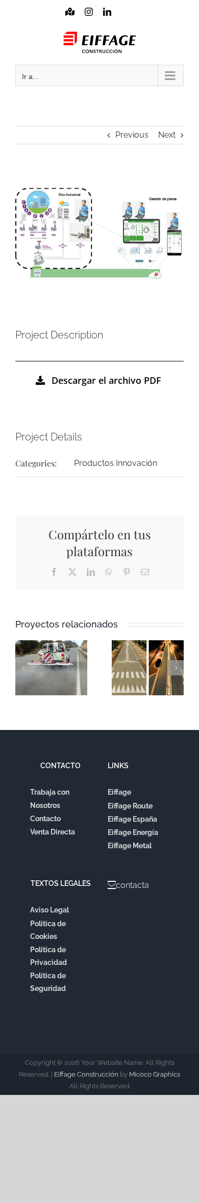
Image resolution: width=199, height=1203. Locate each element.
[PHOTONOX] (51, 667)
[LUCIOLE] (148, 667)
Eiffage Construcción (86, 1074)
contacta (132, 885)
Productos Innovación (115, 463)
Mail (125, 21)
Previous (131, 135)
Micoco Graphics (154, 1074)
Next (167, 135)
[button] (23, 667)
